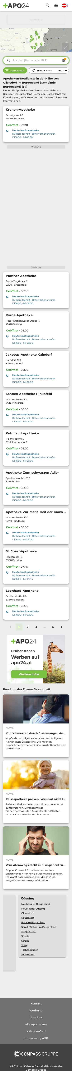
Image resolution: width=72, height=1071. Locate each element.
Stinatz (25, 936)
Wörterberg (28, 954)
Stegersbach (28, 931)
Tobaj (24, 945)
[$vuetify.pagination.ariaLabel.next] (61, 626)
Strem (25, 940)
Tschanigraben (29, 949)
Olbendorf (27, 913)
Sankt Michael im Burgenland (38, 927)
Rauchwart (27, 917)
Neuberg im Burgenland (35, 904)
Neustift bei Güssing (33, 908)
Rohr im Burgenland (33, 922)
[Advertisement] (36, 19)
